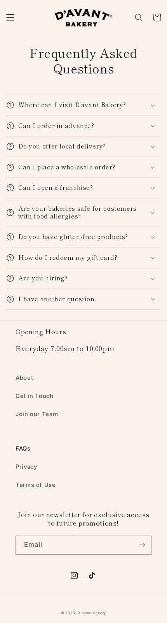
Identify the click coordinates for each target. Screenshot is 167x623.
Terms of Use (36, 484)
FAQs (23, 448)
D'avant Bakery (92, 613)
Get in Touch (35, 396)
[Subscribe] (142, 545)
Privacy (26, 466)
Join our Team (37, 414)
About (24, 377)
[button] (10, 17)
